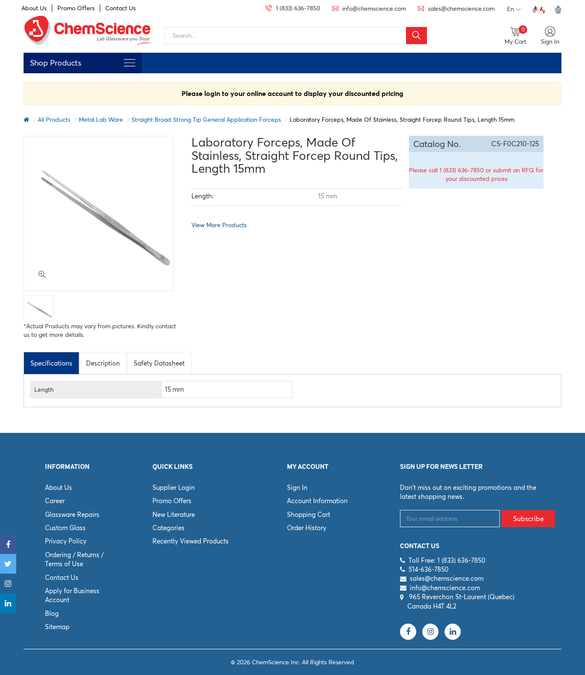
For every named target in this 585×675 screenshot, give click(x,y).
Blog (52, 613)
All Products (54, 119)
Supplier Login (173, 487)
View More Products (219, 225)
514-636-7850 (428, 569)
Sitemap (57, 627)
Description (103, 363)
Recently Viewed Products (190, 541)
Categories (168, 528)
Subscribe (528, 518)
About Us (34, 8)
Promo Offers (76, 8)
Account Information (317, 501)
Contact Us (120, 8)
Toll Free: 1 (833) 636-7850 (447, 560)
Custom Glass (65, 528)
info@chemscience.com (445, 588)
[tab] (51, 363)
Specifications (51, 363)
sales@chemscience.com (447, 578)
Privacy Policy (66, 541)
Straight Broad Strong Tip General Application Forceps (206, 119)
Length (44, 389)
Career (55, 501)
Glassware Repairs (72, 514)
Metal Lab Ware (101, 119)
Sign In (297, 487)
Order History (306, 528)
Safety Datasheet (159, 363)
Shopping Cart (308, 514)
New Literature (173, 514)
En (510, 9)
